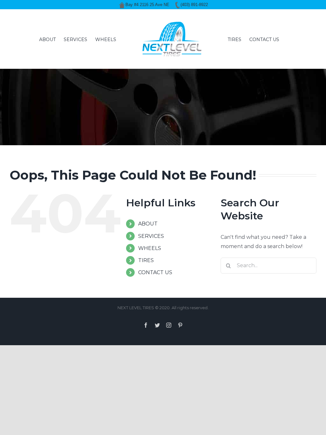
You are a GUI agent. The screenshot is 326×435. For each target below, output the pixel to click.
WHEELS (149, 248)
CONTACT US (155, 272)
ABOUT (148, 224)
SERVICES (151, 236)
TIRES (146, 260)
